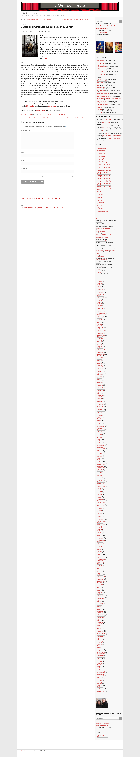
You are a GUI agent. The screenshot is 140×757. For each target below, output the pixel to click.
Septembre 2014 (101, 505)
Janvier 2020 (100, 404)
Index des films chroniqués (102, 723)
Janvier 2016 (100, 480)
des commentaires (102, 736)
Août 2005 (99, 677)
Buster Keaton (100, 192)
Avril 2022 (99, 362)
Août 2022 (99, 355)
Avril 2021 (99, 381)
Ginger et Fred (106, 129)
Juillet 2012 (100, 546)
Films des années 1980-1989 (104, 183)
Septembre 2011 (101, 562)
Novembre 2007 (101, 634)
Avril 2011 (99, 570)
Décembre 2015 (101, 481)
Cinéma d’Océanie (101, 166)
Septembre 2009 (101, 600)
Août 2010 (99, 582)
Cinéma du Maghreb (102, 162)
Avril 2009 (99, 608)
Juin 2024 (99, 321)
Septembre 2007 (101, 638)
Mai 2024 (99, 322)
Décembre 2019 (101, 406)
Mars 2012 (99, 552)
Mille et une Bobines (101, 244)
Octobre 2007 (100, 636)
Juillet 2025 (100, 300)
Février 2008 (100, 630)
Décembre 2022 (101, 349)
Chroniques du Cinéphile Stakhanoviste (105, 250)
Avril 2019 (99, 418)
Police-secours (100, 68)
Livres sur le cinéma (102, 210)
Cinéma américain (44, 114)
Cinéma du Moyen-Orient (103, 164)
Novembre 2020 (101, 388)
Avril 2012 (99, 551)
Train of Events (101, 90)
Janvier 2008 (100, 631)
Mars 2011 (99, 571)
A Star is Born (100, 60)
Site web (24, 168)
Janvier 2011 (100, 574)
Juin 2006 (99, 661)
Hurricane (99, 109)
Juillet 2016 (100, 470)
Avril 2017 (99, 456)
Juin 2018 (99, 434)
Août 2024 (99, 317)
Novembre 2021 (101, 370)
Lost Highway (100, 87)
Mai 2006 (99, 663)
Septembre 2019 (101, 410)
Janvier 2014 (100, 518)
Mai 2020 (99, 398)
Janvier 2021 (100, 385)
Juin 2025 (99, 302)
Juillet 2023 (100, 338)
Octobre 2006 (100, 655)
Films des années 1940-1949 (104, 177)
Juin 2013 (99, 529)
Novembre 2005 (101, 672)
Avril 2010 (99, 589)
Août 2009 (99, 601)
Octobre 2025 (100, 295)
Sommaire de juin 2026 (102, 106)
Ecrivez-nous (106, 709)
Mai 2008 (99, 625)
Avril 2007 (99, 645)
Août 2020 (99, 393)
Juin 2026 (99, 283)
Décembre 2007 (101, 633)
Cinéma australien (101, 153)
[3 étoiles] (33, 101)
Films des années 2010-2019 (104, 188)
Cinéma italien (100, 161)
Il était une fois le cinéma (102, 237)
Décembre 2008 (101, 614)
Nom (23, 152)
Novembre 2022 (101, 351)
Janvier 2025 (100, 310)
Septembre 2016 (101, 467)
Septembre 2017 (101, 448)
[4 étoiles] (34, 101)
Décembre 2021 (101, 368)
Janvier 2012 (100, 556)
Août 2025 (99, 299)
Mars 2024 (99, 325)
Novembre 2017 (101, 445)
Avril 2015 (99, 494)
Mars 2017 (99, 458)
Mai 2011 (99, 568)
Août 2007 (99, 639)
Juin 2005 (99, 680)
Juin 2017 (99, 453)
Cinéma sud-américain (102, 169)
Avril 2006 (99, 664)
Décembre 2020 (101, 387)
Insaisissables (100, 63)
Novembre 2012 (101, 540)
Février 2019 (100, 422)
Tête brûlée (100, 82)
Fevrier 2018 (100, 441)
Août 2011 (99, 563)
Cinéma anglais (101, 150)
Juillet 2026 (100, 281)
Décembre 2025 (101, 292)
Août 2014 (99, 507)
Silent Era (98, 272)
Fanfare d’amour (101, 84)
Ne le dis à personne (108, 119)
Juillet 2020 (100, 395)
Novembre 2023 (101, 332)
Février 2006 (100, 668)
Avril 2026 (99, 286)
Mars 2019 (99, 420)
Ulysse (98, 65)
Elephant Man (100, 103)
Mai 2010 (99, 587)
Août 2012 (99, 545)
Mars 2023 (99, 344)
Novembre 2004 (101, 691)
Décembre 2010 (101, 576)
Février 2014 (100, 516)
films (22, 114)
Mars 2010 (99, 590)
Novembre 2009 (101, 597)
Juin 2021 (99, 377)
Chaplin (99, 191)
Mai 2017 (99, 455)
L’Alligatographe (100, 256)
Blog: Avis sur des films (101, 240)
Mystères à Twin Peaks (102, 101)
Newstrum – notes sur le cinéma (104, 234)
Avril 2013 (99, 532)
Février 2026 (100, 289)
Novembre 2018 (101, 426)
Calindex (98, 262)
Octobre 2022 (100, 352)
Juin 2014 (99, 510)
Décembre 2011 (100, 557)
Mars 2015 (99, 496)
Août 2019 (99, 412)
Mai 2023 (99, 341)
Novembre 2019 (101, 407)
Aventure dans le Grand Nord (104, 76)
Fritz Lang (99, 196)
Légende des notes (101, 207)
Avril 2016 (99, 475)
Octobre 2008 (100, 617)
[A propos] (109, 703)
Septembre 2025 (101, 297)
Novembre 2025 (101, 294)
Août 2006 (99, 658)
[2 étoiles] (31, 101)
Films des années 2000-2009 (104, 186)
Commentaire (26, 130)
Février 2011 (100, 573)
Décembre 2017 (101, 444)
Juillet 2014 (100, 508)
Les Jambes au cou (101, 66)
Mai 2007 (99, 644)
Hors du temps (100, 79)
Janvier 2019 (100, 423)
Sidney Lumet (52, 106)
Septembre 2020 (101, 392)
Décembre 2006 (101, 652)
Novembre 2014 (101, 502)
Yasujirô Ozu (100, 205)
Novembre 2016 (101, 464)
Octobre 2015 (100, 485)
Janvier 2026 (100, 291)
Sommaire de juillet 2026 (103, 80)
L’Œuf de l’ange (101, 74)
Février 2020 (100, 403)
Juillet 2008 (100, 622)
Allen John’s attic (100, 247)
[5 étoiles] (36, 101)
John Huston (100, 203)
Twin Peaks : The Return (103, 96)
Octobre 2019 (100, 409)
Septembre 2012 (101, 543)
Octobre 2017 (100, 447)
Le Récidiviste (100, 69)
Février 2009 (100, 611)
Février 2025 (100, 308)
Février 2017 (100, 459)
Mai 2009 (99, 606)
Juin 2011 (99, 567)
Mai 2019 (99, 417)
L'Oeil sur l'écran (30, 13)
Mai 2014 (99, 511)
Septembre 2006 (101, 656)
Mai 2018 (99, 436)
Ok (121, 21)
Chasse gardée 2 (101, 71)
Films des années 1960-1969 (104, 180)
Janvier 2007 (100, 650)
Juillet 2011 (99, 565)
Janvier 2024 (100, 329)
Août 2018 (99, 431)
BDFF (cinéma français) (101, 259)
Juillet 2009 (100, 603)
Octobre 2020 (100, 390)
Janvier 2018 (100, 442)
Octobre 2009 (100, 598)
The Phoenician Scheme (103, 93)
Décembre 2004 (101, 690)
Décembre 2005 (101, 671)
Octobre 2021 (100, 371)
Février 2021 (100, 384)
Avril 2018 (99, 437)
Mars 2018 (99, 439)
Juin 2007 (99, 642)
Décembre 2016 (101, 463)
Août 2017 (99, 450)
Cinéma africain (101, 147)
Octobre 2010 (100, 579)
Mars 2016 (99, 477)
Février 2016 (100, 478)
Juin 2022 (99, 358)
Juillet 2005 (100, 679)
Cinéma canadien (101, 155)
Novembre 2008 (101, 615)
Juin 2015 (99, 491)
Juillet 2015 (100, 489)
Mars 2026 (99, 288)
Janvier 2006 (100, 669)
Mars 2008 (99, 628)
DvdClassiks (99, 218)
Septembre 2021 (101, 373)
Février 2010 (100, 592)
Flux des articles (102, 735)
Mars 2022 (99, 363)
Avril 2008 (99, 627)
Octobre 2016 (100, 466)
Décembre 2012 (101, 538)
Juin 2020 (99, 396)
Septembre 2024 (101, 316)
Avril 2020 (99, 400)
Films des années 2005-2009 (57, 114)
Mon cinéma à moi (100, 231)
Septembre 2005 (101, 675)
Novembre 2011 (101, 559)
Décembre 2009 (101, 595)
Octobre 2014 (100, 504)
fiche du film (30, 106)
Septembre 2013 (101, 524)
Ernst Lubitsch (100, 197)
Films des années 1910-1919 (104, 172)
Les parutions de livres (102, 211)
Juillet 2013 (100, 527)
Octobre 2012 (100, 541)
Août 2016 (99, 469)
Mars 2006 (99, 666)
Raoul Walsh (100, 200)
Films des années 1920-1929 (104, 173)
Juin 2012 (99, 548)
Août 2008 (99, 620)
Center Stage (100, 107)
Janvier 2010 (100, 593)
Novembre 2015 (101, 483)
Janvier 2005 (100, 688)
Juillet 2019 (100, 414)
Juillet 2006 (100, 660)
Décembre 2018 (101, 425)
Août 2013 (99, 526)
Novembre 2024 (101, 313)
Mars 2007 (99, 647)
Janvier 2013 (100, 537)
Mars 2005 (99, 685)
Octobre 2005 (100, 674)
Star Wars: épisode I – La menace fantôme (112, 135)
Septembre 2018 (101, 429)
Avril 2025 (99, 305)
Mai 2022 (99, 360)
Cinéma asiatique (101, 151)
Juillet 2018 (100, 433)
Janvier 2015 (100, 499)
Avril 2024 (99, 324)
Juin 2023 (99, 340)
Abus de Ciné (99, 221)
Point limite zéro (106, 122)
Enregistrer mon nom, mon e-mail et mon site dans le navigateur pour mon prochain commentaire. (49, 177)
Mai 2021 (99, 379)
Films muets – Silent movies (103, 228)
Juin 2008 (99, 623)
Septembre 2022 (101, 354)
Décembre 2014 (101, 500)
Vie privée (99, 110)
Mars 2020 (99, 401)
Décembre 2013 (101, 519)
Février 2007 (100, 649)
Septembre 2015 (101, 486)
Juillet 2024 (100, 319)
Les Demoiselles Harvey (103, 104)
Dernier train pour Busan (114, 138)
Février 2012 (100, 554)
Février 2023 (100, 346)
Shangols (98, 253)
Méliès (98, 189)
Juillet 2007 (100, 641)
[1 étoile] (29, 101)
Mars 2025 (99, 307)
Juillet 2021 (100, 376)
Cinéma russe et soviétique (103, 167)
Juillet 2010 (100, 584)
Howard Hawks (100, 202)
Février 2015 (100, 497)
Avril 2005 (99, 683)
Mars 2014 (99, 515)
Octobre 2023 (100, 333)
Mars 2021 (99, 382)
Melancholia (107, 133)
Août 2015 (99, 488)
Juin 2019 (99, 415)
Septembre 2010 (101, 581)
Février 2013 (100, 535)
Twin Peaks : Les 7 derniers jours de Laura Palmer (109, 98)
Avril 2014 (99, 513)
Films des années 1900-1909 (104, 170)
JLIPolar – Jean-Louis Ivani (103, 266)
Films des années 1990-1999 (104, 184)
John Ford (99, 199)
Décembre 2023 (101, 330)
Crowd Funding (100, 208)
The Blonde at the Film (101, 269)
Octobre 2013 (100, 522)
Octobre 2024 (100, 314)
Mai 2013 (99, 530)
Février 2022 (100, 365)
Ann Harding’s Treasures (102, 225)
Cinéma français (101, 158)
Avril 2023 (99, 343)
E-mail (24, 160)
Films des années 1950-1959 (104, 178)
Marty (98, 85)
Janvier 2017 (100, 461)
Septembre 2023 (101, 335)
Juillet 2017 (100, 452)
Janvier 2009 (100, 612)
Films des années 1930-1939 (104, 175)
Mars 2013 (99, 534)
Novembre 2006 (101, 653)
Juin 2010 (99, 586)
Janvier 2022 (100, 366)
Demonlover (100, 88)
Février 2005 (100, 686)
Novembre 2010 (101, 578)
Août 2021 (99, 374)
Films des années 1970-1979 (104, 181)
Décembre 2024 (101, 311)
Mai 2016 (99, 474)
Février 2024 (100, 327)
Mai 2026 (99, 284)
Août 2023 (99, 336)
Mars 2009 (99, 609)
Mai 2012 (99, 549)
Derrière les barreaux (102, 95)
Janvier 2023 (100, 347)
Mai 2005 (99, 682)
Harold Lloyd (100, 194)
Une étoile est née (101, 62)
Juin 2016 (99, 472)
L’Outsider (99, 112)
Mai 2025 (99, 303)
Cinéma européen (101, 156)
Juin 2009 (99, 604)
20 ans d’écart (106, 125)
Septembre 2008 (101, 619)
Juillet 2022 (100, 357)
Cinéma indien (100, 159)
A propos (99, 709)
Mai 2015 (99, 493)
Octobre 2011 (100, 560)
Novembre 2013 (101, 521)
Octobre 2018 (100, 428)
